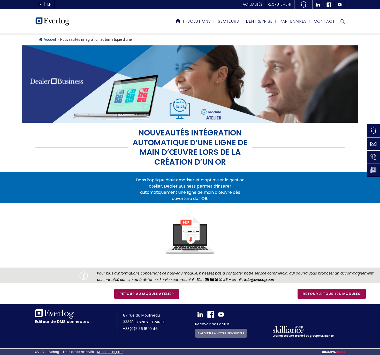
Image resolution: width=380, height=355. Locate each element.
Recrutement (280, 4)
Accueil (50, 39)
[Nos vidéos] (340, 4)
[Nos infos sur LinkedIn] (318, 4)
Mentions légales (110, 352)
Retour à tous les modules (332, 293)
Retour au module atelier (146, 293)
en (49, 4)
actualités (252, 4)
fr (40, 4)
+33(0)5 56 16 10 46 (140, 328)
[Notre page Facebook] (329, 4)
